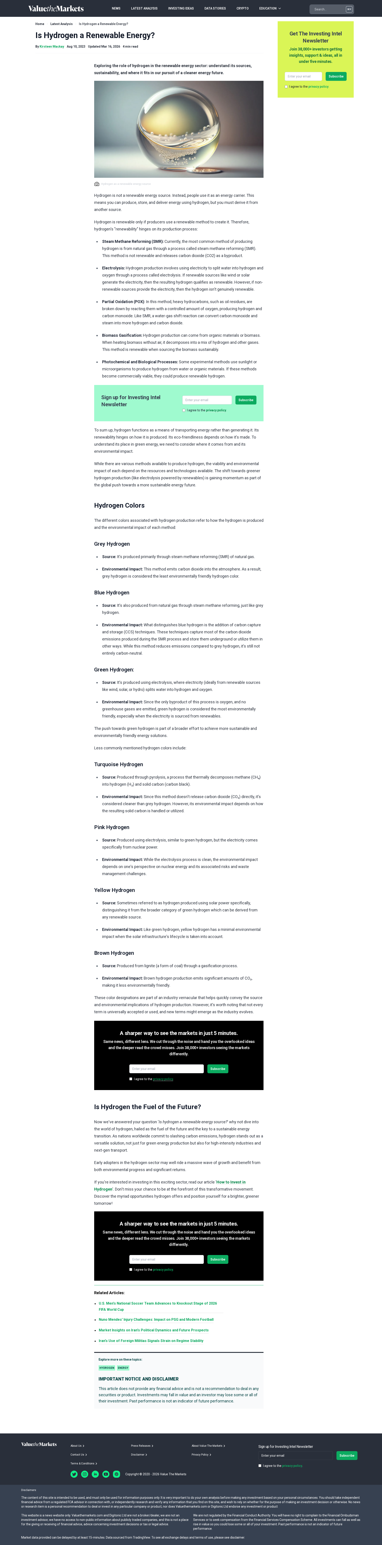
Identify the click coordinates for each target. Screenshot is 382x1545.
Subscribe (246, 400)
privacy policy (216, 410)
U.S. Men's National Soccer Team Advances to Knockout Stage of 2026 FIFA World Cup (158, 1306)
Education (268, 8)
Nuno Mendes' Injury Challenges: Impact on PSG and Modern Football (156, 1319)
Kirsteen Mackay (52, 46)
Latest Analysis (61, 24)
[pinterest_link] (116, 1474)
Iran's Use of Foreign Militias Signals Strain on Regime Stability (151, 1341)
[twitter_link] (74, 1474)
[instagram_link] (84, 1474)
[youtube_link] (105, 1474)
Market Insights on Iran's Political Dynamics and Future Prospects (154, 1330)
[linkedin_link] (95, 1474)
